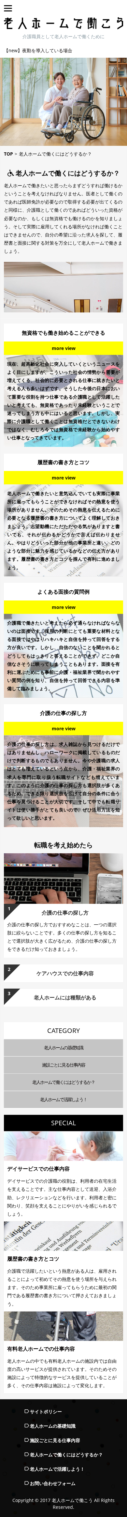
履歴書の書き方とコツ (63, 462)
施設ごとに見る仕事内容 (63, 1065)
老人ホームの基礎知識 (63, 1047)
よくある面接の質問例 (63, 591)
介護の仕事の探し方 (63, 713)
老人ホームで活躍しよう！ (63, 1099)
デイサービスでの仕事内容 (38, 1168)
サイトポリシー (46, 1411)
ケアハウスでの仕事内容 (65, 973)
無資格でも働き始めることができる (63, 332)
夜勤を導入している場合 (47, 50)
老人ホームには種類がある (65, 997)
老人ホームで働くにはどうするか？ (63, 1082)
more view (64, 348)
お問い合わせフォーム (53, 1483)
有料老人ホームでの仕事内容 (41, 1348)
